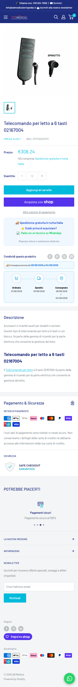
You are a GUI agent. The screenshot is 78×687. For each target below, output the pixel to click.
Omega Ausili (12, 139)
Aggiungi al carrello (39, 190)
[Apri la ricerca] (56, 17)
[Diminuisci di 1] (22, 176)
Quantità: (10, 176)
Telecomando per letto (19, 370)
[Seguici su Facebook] (6, 628)
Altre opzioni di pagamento (39, 212)
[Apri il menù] (6, 17)
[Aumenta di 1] (42, 176)
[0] (71, 17)
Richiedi (14, 598)
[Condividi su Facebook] (50, 256)
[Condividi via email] (71, 256)
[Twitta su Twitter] (64, 256)
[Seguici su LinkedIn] (20, 628)
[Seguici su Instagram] (13, 628)
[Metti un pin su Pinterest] (57, 256)
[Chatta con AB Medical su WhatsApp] (69, 678)
